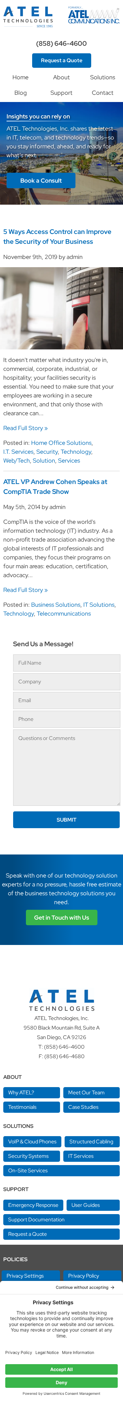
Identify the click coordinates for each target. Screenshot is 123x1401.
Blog (20, 92)
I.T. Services (18, 451)
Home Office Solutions (61, 442)
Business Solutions (55, 604)
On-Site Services (28, 1170)
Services (69, 460)
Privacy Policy (83, 1275)
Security (47, 451)
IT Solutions (98, 604)
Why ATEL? (21, 1092)
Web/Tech (16, 460)
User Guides (86, 1205)
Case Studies (83, 1107)
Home (20, 77)
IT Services (80, 1156)
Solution (44, 460)
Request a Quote (61, 60)
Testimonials (22, 1107)
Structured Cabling (91, 1141)
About (61, 77)
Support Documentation (36, 1219)
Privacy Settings (25, 1275)
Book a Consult (41, 180)
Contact (102, 92)
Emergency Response (33, 1205)
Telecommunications (64, 613)
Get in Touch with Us (61, 917)
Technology (76, 451)
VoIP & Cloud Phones (32, 1141)
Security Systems (28, 1156)
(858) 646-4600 (61, 43)
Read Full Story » (25, 428)
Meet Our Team (86, 1092)
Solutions (102, 77)
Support (61, 92)
